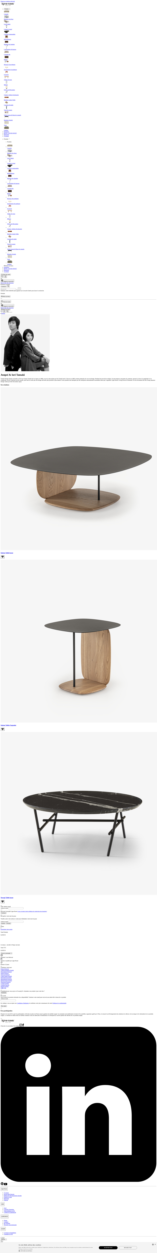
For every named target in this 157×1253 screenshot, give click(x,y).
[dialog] (78, 1247)
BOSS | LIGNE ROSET (10, 133)
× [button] (155, 1244)
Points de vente (8, 1197)
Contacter (3, 286)
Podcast (6, 1200)
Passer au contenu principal (8, 1)
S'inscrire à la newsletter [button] (7, 1026)
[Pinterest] (2, 1184)
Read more (35, 1249)
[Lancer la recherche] (8, 286)
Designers (6, 131)
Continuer (3, 913)
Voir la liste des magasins (7, 283)
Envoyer (8, 923)
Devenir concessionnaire (10, 1225)
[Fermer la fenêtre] (1, 905)
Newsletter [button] (16, 1026)
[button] (57, 1251)
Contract (6, 1222)
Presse (5, 1220)
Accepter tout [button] (108, 1247)
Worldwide (3, 992)
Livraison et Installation (10, 1232)
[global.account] (5, 276)
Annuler (3, 923)
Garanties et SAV (8, 1234)
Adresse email (4, 908)
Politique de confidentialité (59, 1003)
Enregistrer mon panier (6, 929)
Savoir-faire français (9, 1194)
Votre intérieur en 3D (9, 1211)
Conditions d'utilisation (23, 1003)
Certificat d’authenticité (10, 1212)
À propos (6, 136)
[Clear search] (16, 289)
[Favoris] (2, 277)
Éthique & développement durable (13, 1195)
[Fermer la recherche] (1, 298)
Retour (3, 313)
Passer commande (6, 953)
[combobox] (153, 1244)
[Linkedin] (78, 1181)
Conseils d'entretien (9, 1209)
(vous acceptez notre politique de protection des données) (32, 911)
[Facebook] (23, 1026)
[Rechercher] (7, 311)
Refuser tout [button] (128, 1247)
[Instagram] (20, 1026)
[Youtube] (5, 1184)
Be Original (7, 1223)
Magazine (6, 134)
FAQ (5, 1208)
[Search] (19, 288)
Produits (7, 9)
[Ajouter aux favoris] (2, 556)
